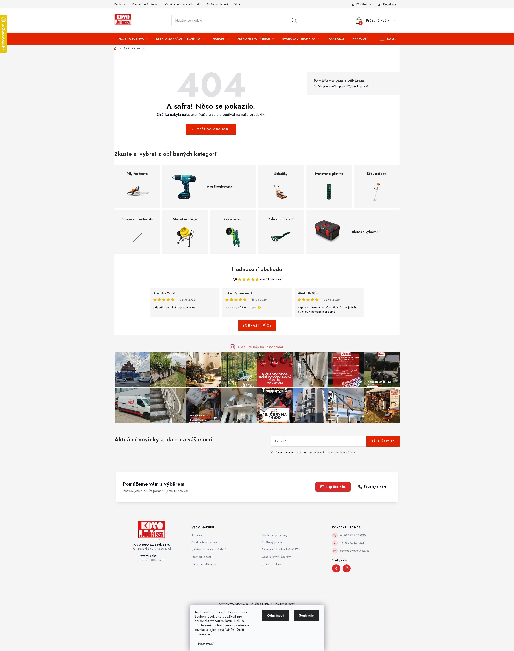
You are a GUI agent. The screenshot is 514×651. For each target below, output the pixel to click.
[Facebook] (336, 568)
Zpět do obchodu (214, 129)
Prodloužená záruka (145, 4)
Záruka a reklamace (204, 564)
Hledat (294, 20)
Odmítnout (275, 615)
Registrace (389, 4)
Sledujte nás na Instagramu (261, 347)
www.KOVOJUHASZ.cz (233, 604)
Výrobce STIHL (259, 604)
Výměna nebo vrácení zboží (182, 4)
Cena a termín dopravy (276, 557)
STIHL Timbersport (283, 604)
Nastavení (206, 644)
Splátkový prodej (272, 542)
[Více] (388, 39)
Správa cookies (271, 564)
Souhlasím (306, 615)
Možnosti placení (217, 4)
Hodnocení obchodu (257, 269)
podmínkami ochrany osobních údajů (332, 452)
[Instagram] (347, 568)
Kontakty (119, 4)
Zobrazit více (257, 325)
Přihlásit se (383, 441)
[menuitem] (133, 39)
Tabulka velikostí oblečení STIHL (282, 549)
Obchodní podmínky (275, 535)
